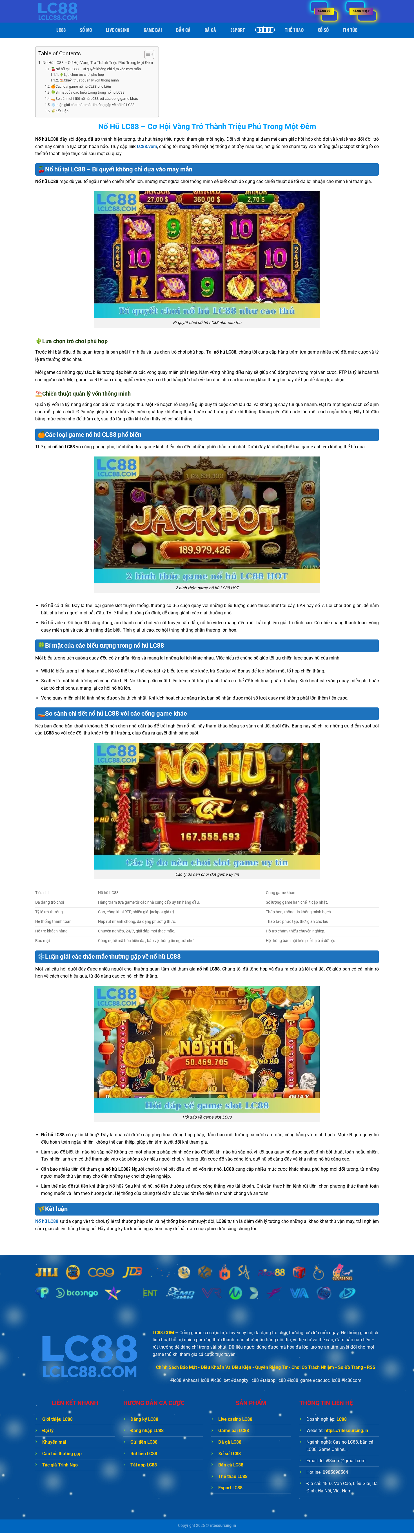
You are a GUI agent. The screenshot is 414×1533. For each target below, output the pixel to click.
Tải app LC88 (143, 1465)
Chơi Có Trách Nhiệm (312, 1367)
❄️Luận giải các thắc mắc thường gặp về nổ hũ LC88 (92, 105)
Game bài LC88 (233, 1430)
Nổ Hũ (265, 30)
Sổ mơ (86, 30)
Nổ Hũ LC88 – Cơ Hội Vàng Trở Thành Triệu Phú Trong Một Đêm (98, 62)
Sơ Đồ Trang (350, 1367)
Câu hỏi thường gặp (62, 1453)
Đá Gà (210, 30)
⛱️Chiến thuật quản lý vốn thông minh (89, 80)
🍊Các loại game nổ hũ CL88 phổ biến (81, 86)
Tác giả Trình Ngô (60, 1465)
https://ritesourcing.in (346, 1430)
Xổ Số (323, 30)
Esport (237, 30)
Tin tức (350, 30)
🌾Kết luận (59, 111)
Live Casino (118, 30)
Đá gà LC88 (229, 1442)
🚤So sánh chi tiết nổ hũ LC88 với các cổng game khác (94, 98)
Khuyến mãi (54, 1442)
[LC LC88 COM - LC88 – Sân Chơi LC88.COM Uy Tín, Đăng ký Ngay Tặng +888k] (63, 11)
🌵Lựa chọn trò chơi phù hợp (82, 75)
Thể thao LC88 (233, 1476)
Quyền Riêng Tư (271, 1367)
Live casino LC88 (235, 1419)
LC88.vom (147, 146)
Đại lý (48, 1430)
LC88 (61, 30)
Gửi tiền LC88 (143, 1442)
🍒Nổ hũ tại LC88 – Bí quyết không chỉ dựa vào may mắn (96, 69)
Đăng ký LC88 (144, 1419)
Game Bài (153, 30)
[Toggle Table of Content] (146, 54)
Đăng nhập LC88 (147, 1430)
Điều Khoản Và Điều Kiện (226, 1367)
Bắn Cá (183, 30)
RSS (371, 1367)
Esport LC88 (230, 1487)
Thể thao (294, 30)
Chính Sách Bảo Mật (176, 1367)
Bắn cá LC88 (230, 1465)
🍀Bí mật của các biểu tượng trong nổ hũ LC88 (87, 92)
